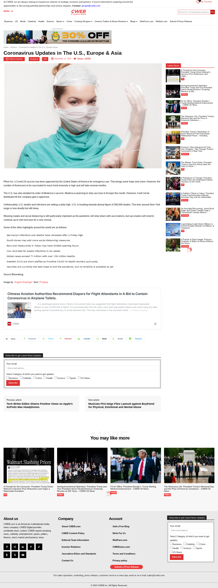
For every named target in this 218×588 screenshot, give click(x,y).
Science (13, 47)
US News (85, 378)
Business (13, 378)
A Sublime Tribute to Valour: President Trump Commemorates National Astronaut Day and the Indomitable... (197, 195)
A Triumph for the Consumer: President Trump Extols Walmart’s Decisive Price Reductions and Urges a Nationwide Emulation (28, 488)
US (45, 59)
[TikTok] (39, 547)
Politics (184, 94)
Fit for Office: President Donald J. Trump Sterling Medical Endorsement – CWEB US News (197, 103)
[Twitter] (15, 555)
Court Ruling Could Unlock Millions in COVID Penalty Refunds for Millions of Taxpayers (197, 226)
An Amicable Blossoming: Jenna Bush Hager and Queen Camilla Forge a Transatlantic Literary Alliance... (197, 210)
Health (49, 378)
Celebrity (27, 378)
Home (6, 47)
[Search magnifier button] (212, 12)
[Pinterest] (31, 547)
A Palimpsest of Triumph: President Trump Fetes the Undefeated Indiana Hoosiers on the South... (197, 180)
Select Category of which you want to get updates (30, 374)
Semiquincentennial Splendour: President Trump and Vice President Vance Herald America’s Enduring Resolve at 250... (196, 89)
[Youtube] (23, 555)
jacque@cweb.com (91, 5)
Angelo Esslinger (23, 282)
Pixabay (43, 282)
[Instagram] (15, 547)
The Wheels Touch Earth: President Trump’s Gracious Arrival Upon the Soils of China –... (196, 164)
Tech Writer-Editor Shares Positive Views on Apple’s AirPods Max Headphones (40, 405)
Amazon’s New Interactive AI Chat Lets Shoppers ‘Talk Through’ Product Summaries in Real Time (197, 149)
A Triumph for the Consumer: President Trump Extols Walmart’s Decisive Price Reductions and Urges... (196, 73)
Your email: (11, 363)
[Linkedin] (23, 547)
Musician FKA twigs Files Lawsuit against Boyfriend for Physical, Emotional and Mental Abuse (121, 405)
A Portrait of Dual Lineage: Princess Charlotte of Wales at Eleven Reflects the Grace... (197, 241)
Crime (39, 378)
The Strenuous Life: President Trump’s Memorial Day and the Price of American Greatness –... (197, 118)
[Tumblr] (7, 555)
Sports (73, 378)
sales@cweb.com (156, 575)
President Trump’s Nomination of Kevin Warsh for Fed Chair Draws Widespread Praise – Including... (195, 134)
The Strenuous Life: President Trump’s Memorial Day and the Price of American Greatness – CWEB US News (189, 488)
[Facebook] (7, 547)
